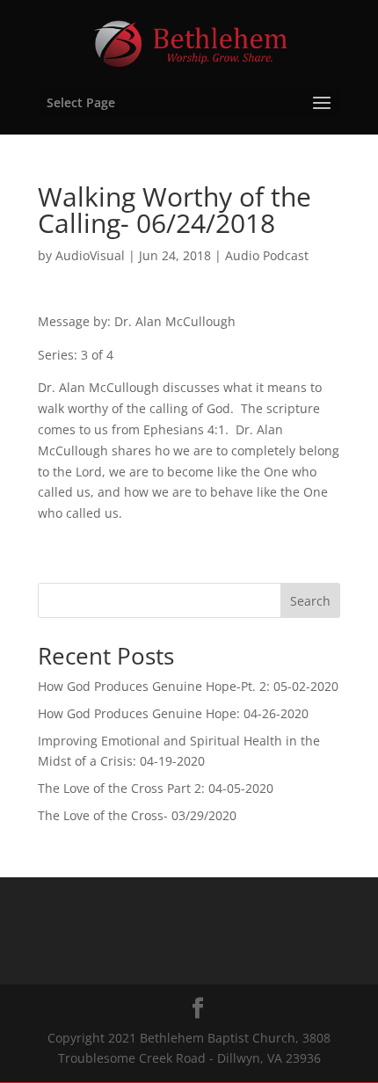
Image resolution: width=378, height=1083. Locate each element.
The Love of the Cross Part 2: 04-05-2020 (155, 788)
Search (310, 600)
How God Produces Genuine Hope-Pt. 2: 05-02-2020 (188, 686)
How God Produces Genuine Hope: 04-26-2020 (173, 713)
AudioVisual (90, 255)
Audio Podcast (267, 255)
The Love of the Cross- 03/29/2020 (137, 815)
